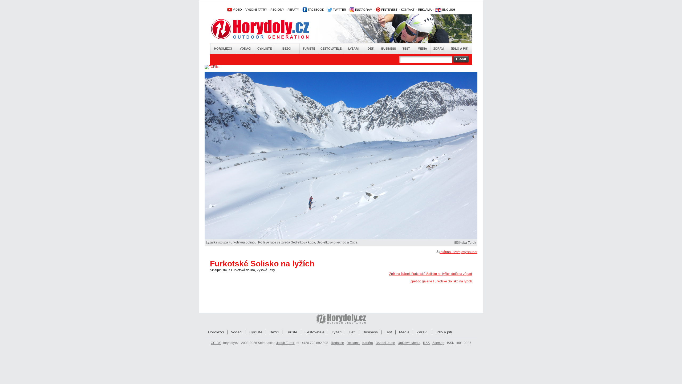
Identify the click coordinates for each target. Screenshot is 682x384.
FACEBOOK (315, 9)
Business (388, 48)
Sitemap (438, 343)
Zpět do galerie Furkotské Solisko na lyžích (441, 281)
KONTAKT (408, 9)
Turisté (309, 48)
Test (406, 48)
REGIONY (277, 9)
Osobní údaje (385, 343)
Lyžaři (353, 48)
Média (422, 48)
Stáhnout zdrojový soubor (458, 252)
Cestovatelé (331, 48)
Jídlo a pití (459, 48)
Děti (371, 48)
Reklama (353, 343)
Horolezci (223, 48)
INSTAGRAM (363, 9)
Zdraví (438, 48)
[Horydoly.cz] (266, 29)
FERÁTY (293, 9)
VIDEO (237, 9)
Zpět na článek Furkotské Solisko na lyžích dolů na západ (430, 274)
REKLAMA (425, 9)
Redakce (337, 343)
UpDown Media (409, 343)
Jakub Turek (285, 343)
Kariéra (367, 343)
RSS (426, 343)
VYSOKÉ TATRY (256, 9)
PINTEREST (388, 9)
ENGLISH (448, 9)
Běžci (286, 48)
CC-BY (216, 343)
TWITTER (339, 9)
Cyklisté (264, 48)
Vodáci (245, 48)
